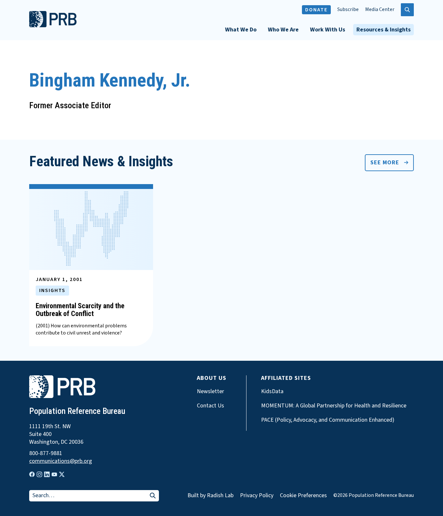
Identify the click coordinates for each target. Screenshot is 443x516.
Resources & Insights (383, 30)
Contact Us (210, 406)
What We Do (241, 30)
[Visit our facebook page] (32, 474)
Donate (316, 9)
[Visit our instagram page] (39, 474)
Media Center (379, 9)
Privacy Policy (256, 495)
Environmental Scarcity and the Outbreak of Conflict (80, 310)
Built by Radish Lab (210, 495)
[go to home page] (53, 25)
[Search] (153, 496)
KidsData (272, 391)
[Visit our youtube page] (54, 474)
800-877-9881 (45, 453)
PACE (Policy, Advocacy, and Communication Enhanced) (327, 420)
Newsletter (210, 391)
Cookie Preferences (303, 495)
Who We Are (283, 30)
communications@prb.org (60, 461)
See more (384, 162)
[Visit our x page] (62, 474)
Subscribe (348, 9)
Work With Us (327, 30)
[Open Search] (407, 9)
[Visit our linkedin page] (47, 474)
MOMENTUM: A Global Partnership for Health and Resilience (333, 406)
